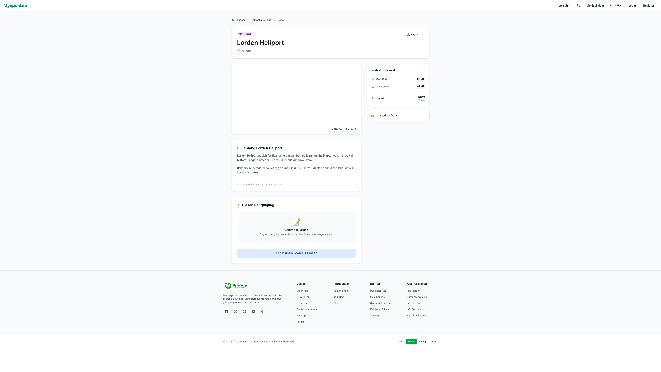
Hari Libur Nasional (417, 315)
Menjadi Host (595, 5)
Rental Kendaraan (307, 309)
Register (648, 5)
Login (632, 5)
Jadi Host (339, 296)
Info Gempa (413, 303)
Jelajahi (564, 5)
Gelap (433, 341)
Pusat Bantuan (378, 290)
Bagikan (415, 34)
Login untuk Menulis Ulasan (296, 253)
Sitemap (375, 315)
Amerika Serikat (262, 19)
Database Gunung (417, 296)
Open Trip (302, 290)
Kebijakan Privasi (379, 309)
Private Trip (303, 296)
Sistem (411, 341)
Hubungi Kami (378, 296)
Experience (303, 303)
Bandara (240, 19)
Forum (300, 321)
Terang (422, 341)
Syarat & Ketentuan (381, 303)
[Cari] (578, 5)
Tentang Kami (341, 290)
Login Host (616, 5)
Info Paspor (413, 290)
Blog (336, 303)
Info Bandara (414, 309)
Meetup (301, 315)
